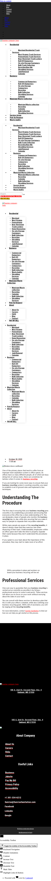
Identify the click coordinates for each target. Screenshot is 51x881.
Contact (9, 9)
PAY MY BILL (14, 320)
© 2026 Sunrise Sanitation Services (25, 828)
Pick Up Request (16, 117)
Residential (14, 44)
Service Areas (15, 115)
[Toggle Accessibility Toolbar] (1, 836)
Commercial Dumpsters (16, 254)
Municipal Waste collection (18, 289)
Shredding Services (25, 113)
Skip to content (5, 1)
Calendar (21, 74)
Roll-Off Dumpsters (16, 258)
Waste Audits (15, 120)
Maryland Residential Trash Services (26, 51)
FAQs (8, 14)
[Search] (24, 194)
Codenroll (29, 878)
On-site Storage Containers (18, 232)
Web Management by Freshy (25, 832)
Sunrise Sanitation (32, 611)
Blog (7, 7)
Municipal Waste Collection (21, 99)
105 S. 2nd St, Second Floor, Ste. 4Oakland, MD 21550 (26, 691)
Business (13, 76)
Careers (9, 11)
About (8, 5)
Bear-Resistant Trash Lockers (18, 226)
